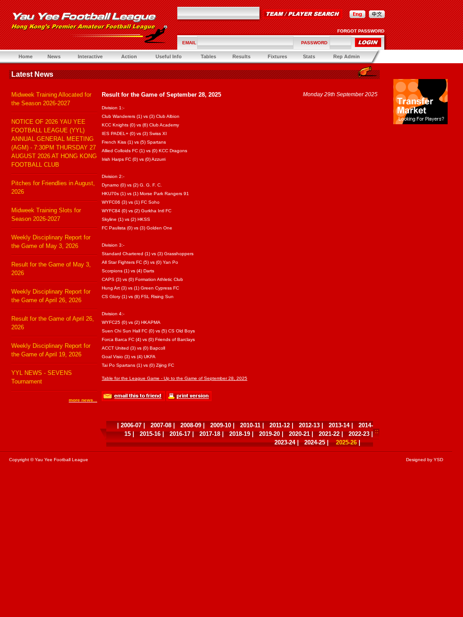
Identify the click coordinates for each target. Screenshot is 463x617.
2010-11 (250, 425)
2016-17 (180, 433)
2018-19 (239, 433)
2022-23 (359, 433)
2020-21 (299, 433)
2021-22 (329, 433)
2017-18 (209, 433)
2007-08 (161, 425)
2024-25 (314, 442)
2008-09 (190, 425)
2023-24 (284, 442)
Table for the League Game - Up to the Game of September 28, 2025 (174, 378)
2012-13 (309, 425)
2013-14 (339, 425)
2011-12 (279, 425)
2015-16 (150, 433)
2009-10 (220, 425)
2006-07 (131, 425)
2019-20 (269, 433)
